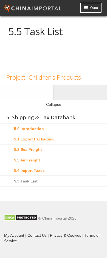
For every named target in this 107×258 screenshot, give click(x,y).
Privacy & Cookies (65, 235)
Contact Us (37, 235)
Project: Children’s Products (43, 77)
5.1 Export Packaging (34, 139)
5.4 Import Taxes (29, 170)
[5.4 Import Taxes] (27, 92)
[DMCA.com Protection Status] (20, 218)
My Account (14, 235)
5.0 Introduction (29, 129)
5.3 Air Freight (27, 160)
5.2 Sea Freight (28, 149)
